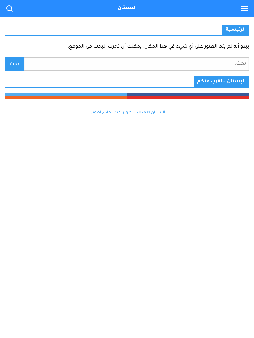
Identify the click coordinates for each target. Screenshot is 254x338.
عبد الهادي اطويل (105, 113)
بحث (14, 64)
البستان (127, 8)
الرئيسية (236, 30)
